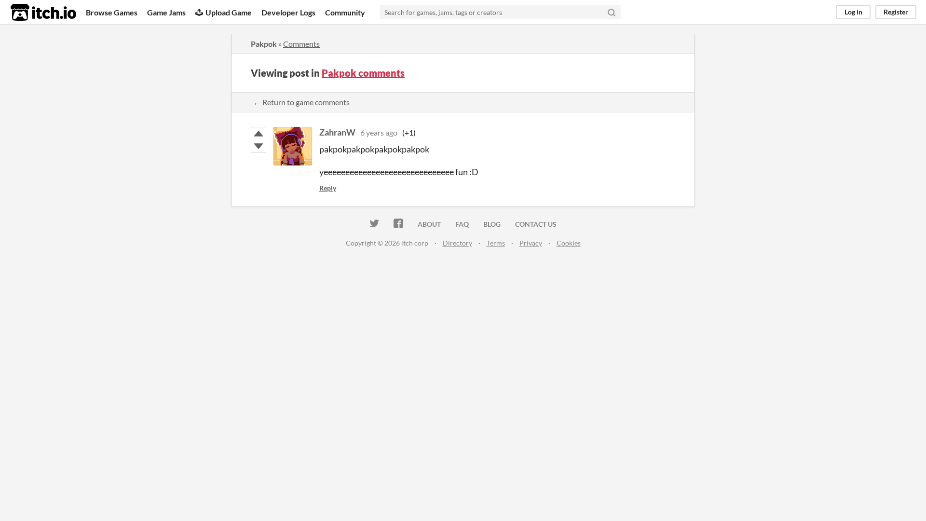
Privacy (530, 243)
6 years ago (378, 132)
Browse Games (111, 12)
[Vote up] (258, 133)
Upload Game (228, 12)
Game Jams (166, 12)
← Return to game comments (301, 102)
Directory (457, 243)
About (429, 224)
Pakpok (264, 43)
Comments (301, 43)
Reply (327, 188)
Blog (492, 224)
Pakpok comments (363, 73)
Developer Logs (288, 12)
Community (345, 12)
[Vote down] (258, 146)
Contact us (536, 224)
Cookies (569, 243)
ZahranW (337, 132)
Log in (853, 12)
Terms (496, 243)
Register (896, 12)
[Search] (611, 12)
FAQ (462, 224)
